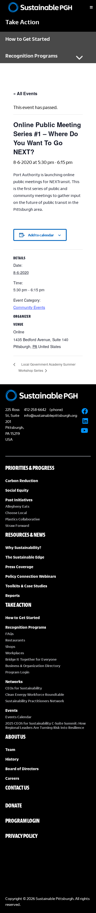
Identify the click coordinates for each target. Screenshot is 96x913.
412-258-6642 (35, 409)
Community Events (29, 307)
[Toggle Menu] (86, 7)
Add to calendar (41, 235)
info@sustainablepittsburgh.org (50, 415)
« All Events (25, 93)
